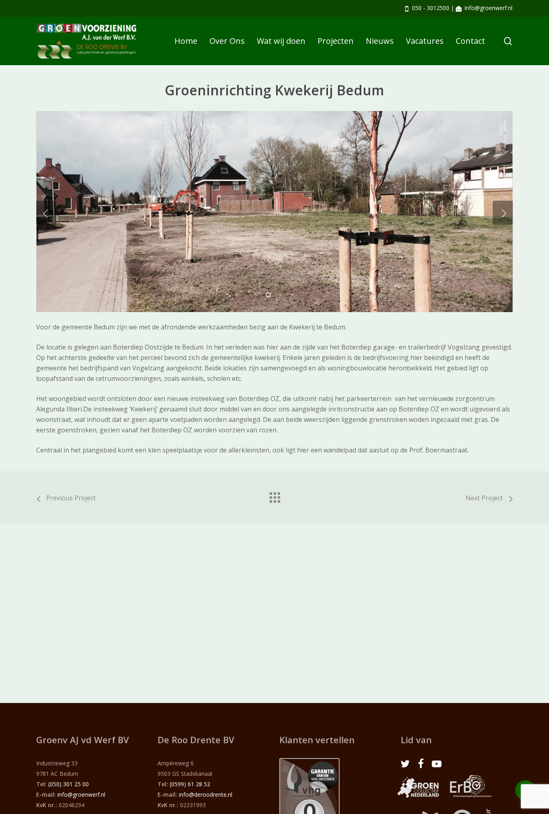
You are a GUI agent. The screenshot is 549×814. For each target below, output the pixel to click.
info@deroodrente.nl (205, 794)
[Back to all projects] (274, 495)
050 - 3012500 (430, 8)
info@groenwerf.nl (488, 8)
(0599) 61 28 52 (190, 784)
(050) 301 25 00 (68, 784)
